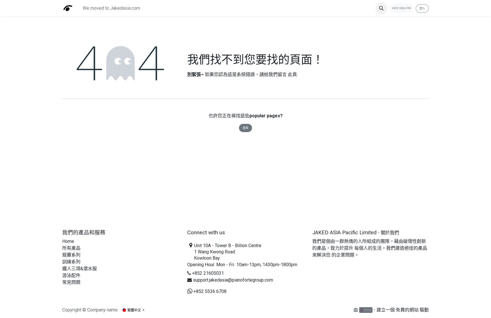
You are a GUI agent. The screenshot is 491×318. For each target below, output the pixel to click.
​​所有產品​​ (71, 248)
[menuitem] (111, 8)
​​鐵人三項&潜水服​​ (79, 268)
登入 (422, 8)
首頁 (245, 128)
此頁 (292, 74)
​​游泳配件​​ (71, 275)
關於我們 (390, 232)
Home (68, 241)
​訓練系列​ (71, 261)
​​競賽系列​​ (71, 255)
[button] (381, 8)
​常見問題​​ (71, 282)
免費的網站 (407, 310)
